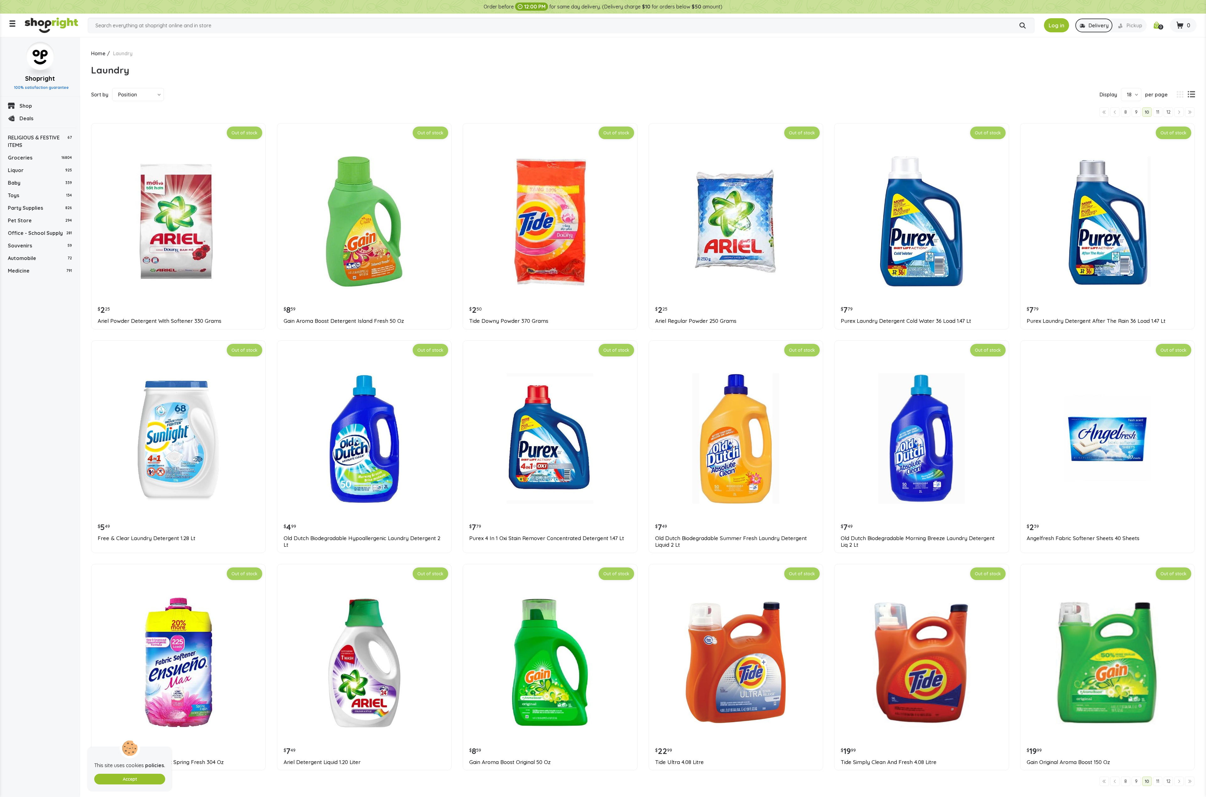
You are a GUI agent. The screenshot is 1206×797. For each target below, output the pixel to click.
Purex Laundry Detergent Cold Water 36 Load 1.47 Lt (906, 321)
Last (1189, 112)
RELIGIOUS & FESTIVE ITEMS (40, 141)
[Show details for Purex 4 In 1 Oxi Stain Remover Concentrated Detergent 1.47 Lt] (550, 439)
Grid (1180, 94)
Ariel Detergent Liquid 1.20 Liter (322, 762)
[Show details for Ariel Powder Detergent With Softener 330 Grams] (178, 221)
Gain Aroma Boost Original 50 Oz (510, 762)
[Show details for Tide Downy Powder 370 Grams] (550, 221)
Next (1179, 112)
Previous (1115, 112)
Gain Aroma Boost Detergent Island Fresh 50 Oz (344, 321)
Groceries (40, 158)
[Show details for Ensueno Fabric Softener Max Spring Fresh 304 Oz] (178, 662)
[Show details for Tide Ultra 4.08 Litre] (736, 662)
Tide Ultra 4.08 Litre (679, 762)
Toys (40, 195)
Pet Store (40, 220)
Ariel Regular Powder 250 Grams (695, 321)
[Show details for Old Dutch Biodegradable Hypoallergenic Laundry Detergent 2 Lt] (364, 439)
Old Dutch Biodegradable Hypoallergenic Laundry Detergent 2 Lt (362, 541)
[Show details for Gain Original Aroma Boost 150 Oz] (1107, 662)
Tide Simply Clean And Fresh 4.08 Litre (889, 762)
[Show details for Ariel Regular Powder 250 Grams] (736, 221)
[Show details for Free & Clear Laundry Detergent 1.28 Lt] (178, 439)
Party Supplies (40, 208)
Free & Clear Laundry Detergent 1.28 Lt (146, 538)
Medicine (40, 271)
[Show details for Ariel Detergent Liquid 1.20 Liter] (364, 662)
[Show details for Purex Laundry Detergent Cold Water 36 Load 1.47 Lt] (921, 221)
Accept (130, 779)
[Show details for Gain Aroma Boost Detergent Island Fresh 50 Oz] (364, 221)
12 (1168, 112)
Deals (26, 118)
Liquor (40, 170)
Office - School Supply (40, 233)
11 (1157, 112)
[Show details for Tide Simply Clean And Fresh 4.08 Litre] (921, 662)
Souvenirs (40, 245)
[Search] (1023, 26)
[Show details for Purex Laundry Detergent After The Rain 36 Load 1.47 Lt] (1107, 221)
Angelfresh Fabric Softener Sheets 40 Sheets (1083, 538)
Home (98, 53)
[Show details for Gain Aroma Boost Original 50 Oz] (550, 662)
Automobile (40, 258)
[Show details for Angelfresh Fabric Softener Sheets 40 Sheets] (1107, 439)
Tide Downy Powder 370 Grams (508, 321)
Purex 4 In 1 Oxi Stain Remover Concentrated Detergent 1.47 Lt (546, 538)
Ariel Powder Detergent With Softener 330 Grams (159, 321)
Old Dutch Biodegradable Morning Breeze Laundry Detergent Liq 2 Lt (918, 541)
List (1191, 94)
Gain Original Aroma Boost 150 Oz (1068, 762)
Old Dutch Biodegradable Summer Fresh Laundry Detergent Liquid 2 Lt (731, 541)
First (1104, 112)
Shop (25, 106)
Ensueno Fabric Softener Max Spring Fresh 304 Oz (161, 762)
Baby (40, 183)
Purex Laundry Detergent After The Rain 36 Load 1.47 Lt (1096, 321)
